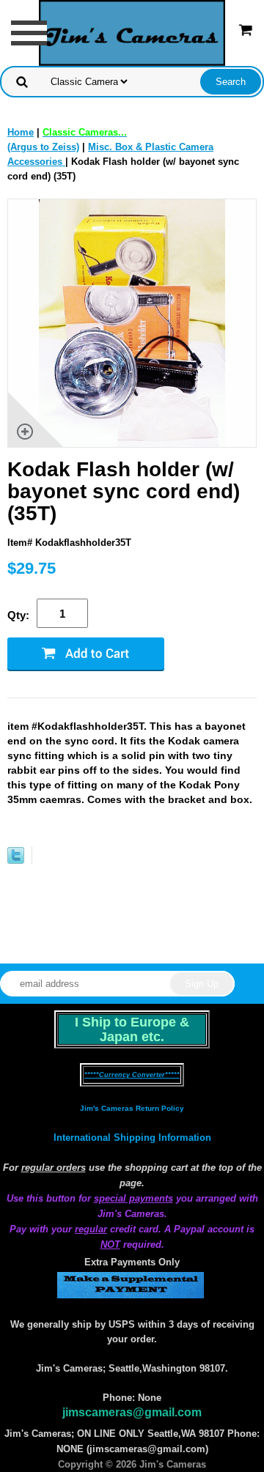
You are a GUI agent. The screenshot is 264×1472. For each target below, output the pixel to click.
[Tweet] (15, 860)
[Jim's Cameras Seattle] (132, 31)
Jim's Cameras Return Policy (132, 1108)
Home (20, 132)
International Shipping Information (132, 1137)
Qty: (18, 615)
